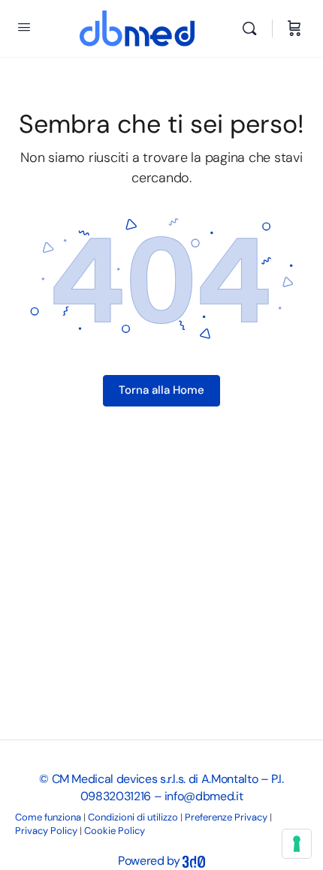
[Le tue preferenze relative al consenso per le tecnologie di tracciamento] (296, 844)
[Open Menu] (24, 27)
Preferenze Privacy (226, 817)
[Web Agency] (194, 860)
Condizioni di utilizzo (133, 817)
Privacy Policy (46, 830)
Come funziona (48, 817)
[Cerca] (253, 28)
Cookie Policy (114, 830)
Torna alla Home (161, 390)
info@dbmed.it (204, 796)
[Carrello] (294, 28)
